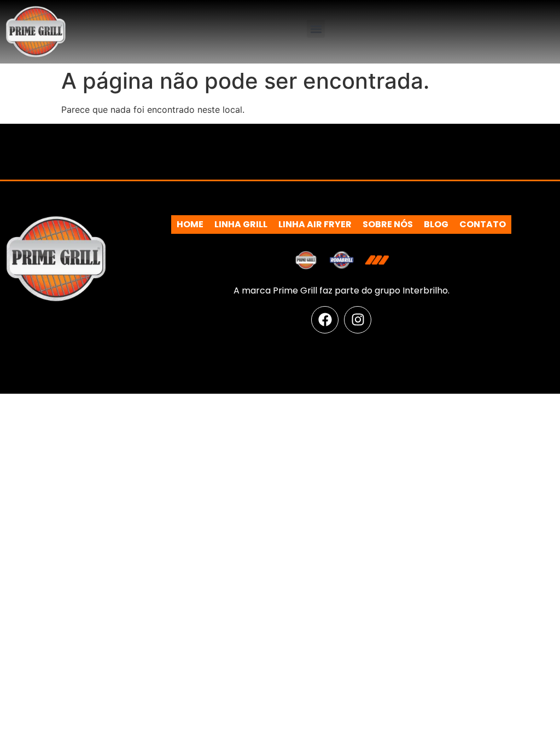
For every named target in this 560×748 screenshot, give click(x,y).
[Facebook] (325, 319)
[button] (316, 29)
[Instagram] (357, 319)
